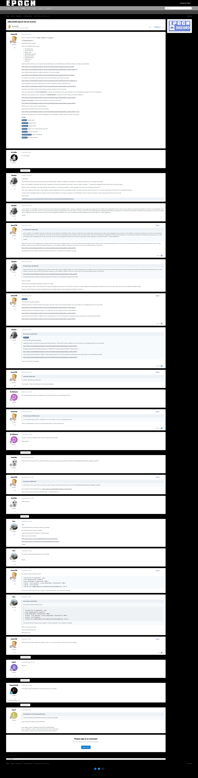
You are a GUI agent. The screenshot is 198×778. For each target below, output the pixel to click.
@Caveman (25, 126)
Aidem (38, 37)
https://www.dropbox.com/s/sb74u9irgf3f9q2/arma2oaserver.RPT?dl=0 (40, 538)
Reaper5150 (14, 685)
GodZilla (14, 457)
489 (14, 47)
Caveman (50, 37)
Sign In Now (86, 747)
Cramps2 (43, 37)
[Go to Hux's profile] (14, 526)
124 (15, 698)
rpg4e (14, 662)
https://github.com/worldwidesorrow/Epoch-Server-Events (57, 489)
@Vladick (24, 299)
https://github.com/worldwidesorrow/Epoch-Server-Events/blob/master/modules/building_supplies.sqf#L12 (49, 313)
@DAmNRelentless (26, 134)
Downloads (15, 8)
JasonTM (15, 26)
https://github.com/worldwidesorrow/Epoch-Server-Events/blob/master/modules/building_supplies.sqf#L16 (49, 248)
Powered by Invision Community (99, 775)
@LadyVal (24, 131)
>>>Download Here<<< (27, 40)
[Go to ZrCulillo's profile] (14, 157)
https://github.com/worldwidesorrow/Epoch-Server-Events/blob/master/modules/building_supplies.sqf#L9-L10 (49, 69)
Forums (23, 8)
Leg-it (14, 710)
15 (14, 470)
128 (15, 188)
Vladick (14, 175)
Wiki (29, 8)
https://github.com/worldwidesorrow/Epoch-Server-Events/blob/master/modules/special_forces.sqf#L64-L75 (49, 80)
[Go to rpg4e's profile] (14, 667)
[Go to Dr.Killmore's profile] (14, 397)
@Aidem (24, 120)
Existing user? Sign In (185, 3)
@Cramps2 (25, 123)
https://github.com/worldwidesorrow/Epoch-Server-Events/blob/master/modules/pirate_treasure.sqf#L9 (48, 66)
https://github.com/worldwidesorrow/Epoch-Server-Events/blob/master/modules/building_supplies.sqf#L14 (49, 307)
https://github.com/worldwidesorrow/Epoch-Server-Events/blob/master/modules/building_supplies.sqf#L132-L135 (50, 111)
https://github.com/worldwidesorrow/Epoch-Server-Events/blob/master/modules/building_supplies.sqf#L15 (49, 86)
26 (14, 675)
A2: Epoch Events (24, 28)
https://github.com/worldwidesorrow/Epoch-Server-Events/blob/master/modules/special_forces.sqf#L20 (48, 75)
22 (14, 405)
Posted (26, 34)
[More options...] (162, 34)
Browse (34, 8)
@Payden (24, 128)
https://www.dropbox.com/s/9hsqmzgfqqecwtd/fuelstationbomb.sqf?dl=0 (40, 541)
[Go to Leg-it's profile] (14, 715)
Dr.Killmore (14, 392)
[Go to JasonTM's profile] (9, 27)
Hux (13, 521)
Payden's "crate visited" (28, 100)
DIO (159, 652)
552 (14, 534)
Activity (40, 8)
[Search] (190, 8)
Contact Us (99, 772)
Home (9, 8)
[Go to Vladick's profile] (14, 180)
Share (150, 27)
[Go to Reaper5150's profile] (14, 690)
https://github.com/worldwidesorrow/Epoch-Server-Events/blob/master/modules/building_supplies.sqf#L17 (49, 103)
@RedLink (24, 137)
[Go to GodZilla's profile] (14, 462)
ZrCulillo (14, 152)
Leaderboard (48, 8)
